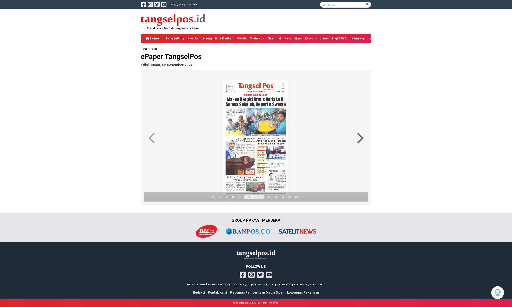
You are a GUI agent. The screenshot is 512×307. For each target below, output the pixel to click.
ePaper (153, 49)
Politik (242, 38)
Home (154, 38)
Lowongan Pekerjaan (303, 292)
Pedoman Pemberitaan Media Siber (257, 292)
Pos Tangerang (199, 38)
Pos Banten (224, 38)
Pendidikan (293, 38)
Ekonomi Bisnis (317, 38)
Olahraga (257, 38)
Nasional (274, 38)
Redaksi (199, 292)
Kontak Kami (217, 292)
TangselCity (174, 38)
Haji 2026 (339, 38)
